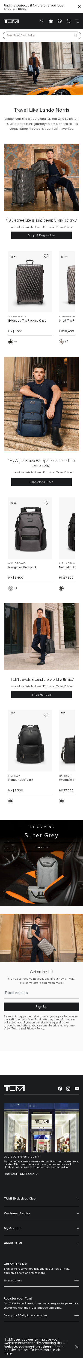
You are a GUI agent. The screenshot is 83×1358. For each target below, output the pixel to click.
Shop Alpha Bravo (41, 482)
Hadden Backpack (20, 779)
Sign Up (41, 1007)
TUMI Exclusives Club (20, 1198)
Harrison (14, 776)
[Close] (79, 6)
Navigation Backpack (22, 567)
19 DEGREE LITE (17, 317)
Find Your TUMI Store (19, 1174)
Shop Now (41, 847)
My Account (13, 1228)
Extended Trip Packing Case (27, 320)
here (8, 1353)
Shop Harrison (41, 694)
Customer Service (17, 1213)
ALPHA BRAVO (16, 563)
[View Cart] (68, 21)
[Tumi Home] (11, 21)
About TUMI (13, 1243)
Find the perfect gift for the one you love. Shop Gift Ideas (34, 7)
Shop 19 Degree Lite (41, 235)
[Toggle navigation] (77, 21)
